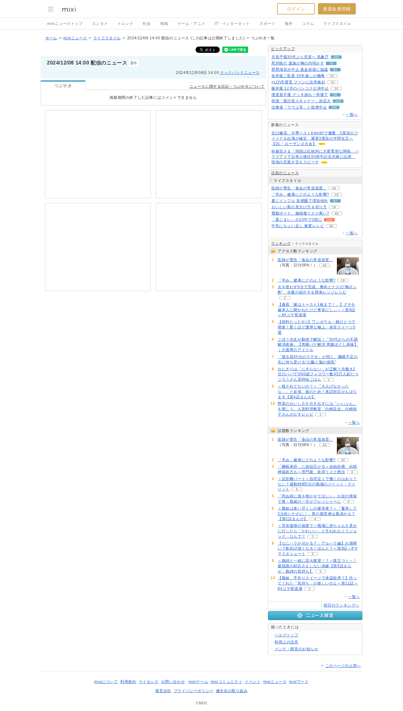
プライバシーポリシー (193, 691)
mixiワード (299, 682)
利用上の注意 (286, 642)
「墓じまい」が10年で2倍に (296, 219)
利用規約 (128, 682)
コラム (308, 23)
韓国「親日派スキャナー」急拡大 (301, 101)
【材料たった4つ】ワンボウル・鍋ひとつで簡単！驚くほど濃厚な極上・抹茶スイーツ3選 (316, 327)
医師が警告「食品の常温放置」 (299, 188)
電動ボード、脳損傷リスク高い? (300, 213)
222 (338, 101)
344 (329, 219)
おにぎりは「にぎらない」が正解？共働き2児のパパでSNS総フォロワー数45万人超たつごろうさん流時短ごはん (318, 374)
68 (335, 95)
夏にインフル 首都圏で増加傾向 (299, 201)
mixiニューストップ (65, 23)
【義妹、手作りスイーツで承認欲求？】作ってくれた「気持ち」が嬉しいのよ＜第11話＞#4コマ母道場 (318, 583)
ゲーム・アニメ (191, 23)
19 (336, 194)
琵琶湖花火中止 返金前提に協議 (299, 69)
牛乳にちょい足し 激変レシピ (297, 226)
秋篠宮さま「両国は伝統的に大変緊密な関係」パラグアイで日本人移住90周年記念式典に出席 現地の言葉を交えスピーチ (315, 156)
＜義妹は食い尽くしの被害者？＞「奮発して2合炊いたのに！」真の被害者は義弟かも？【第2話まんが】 (317, 513)
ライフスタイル (337, 23)
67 (335, 201)
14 (336, 88)
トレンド (125, 23)
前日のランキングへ (341, 605)
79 (331, 63)
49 (336, 213)
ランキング (281, 243)
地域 (164, 23)
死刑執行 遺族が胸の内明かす (297, 63)
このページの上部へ (343, 665)
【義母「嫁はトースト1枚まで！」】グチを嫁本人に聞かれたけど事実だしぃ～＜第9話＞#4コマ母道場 (316, 309)
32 (332, 76)
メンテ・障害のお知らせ (296, 649)
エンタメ (100, 23)
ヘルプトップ (286, 635)
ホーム (51, 38)
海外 (288, 23)
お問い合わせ (173, 682)
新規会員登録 (337, 8)
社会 (146, 23)
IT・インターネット (232, 23)
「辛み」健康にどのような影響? (300, 194)
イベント (252, 682)
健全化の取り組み (232, 691)
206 (334, 107)
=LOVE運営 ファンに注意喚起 (298, 82)
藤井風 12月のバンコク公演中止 (300, 88)
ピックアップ (283, 49)
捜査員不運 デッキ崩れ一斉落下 (299, 94)
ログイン (296, 8)
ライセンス (149, 682)
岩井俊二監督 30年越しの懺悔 (298, 76)
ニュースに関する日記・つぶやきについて (227, 86)
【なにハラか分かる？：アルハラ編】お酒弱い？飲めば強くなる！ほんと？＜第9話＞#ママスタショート (318, 548)
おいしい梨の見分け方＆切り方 (299, 207)
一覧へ (352, 114)
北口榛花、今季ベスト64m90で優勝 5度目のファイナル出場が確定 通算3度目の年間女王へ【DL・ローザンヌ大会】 (314, 138)
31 (333, 82)
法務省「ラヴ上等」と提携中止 (299, 107)
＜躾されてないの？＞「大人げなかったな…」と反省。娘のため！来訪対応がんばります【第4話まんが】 (317, 391)
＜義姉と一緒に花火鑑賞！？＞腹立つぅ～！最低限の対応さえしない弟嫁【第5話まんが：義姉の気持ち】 (317, 566)
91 (335, 69)
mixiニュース (75, 38)
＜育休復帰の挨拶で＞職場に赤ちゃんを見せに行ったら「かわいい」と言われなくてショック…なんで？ (317, 531)
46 (331, 226)
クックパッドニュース (240, 72)
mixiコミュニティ (226, 682)
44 (334, 188)
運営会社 (163, 691)
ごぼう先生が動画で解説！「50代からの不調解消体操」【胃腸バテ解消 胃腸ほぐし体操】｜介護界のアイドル (318, 344)
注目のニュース (285, 173)
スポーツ (267, 23)
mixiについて (106, 682)
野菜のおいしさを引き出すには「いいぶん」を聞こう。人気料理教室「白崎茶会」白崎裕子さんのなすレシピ (317, 409)
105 (336, 57)
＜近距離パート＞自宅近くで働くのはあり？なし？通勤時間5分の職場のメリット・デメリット (317, 484)
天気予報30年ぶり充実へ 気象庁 (300, 57)
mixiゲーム (198, 682)
